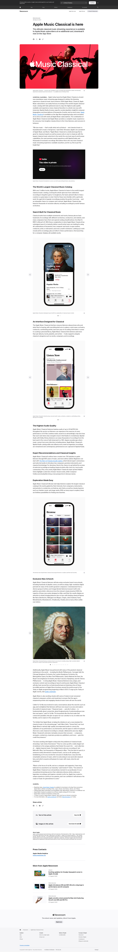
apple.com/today (50, 692)
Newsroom (24, 11)
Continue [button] (92, 2)
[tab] (50, 664)
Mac (21, 935)
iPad (21, 937)
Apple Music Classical (48, 787)
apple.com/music (52, 797)
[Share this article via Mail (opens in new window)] (39, 39)
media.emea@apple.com (39, 855)
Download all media (74, 823)
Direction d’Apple (82, 937)
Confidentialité (62, 935)
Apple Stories (82, 11)
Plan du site (58, 949)
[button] (74, 3)
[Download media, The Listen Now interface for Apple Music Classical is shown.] (84, 416)
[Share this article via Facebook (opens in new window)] (33, 39)
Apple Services (72, 11)
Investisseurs (81, 939)
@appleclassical (66, 797)
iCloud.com (41, 937)
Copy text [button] (76, 815)
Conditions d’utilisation (49, 949)
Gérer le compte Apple (44, 935)
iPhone (21, 939)
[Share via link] (42, 39)
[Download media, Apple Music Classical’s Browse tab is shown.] (84, 573)
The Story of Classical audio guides (51, 461)
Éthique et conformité (83, 941)
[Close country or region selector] (97, 3)
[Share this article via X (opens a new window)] (36, 39)
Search (93, 11)
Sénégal (96, 949)
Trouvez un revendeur (24, 945)
